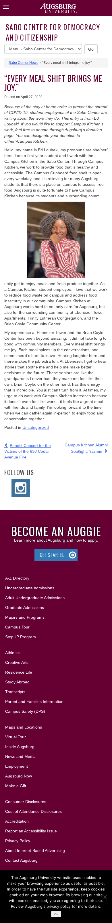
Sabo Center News (23, 63)
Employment (16, 766)
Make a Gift (15, 786)
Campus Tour (17, 627)
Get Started (52, 554)
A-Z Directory (17, 578)
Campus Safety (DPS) (25, 711)
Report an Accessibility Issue (31, 831)
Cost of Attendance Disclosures (33, 811)
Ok (56, 914)
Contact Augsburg (21, 860)
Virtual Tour (15, 737)
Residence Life (18, 672)
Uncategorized (35, 427)
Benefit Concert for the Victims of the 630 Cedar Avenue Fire (27, 451)
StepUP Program (20, 637)
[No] (105, 897)
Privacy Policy (17, 840)
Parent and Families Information (34, 701)
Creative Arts (16, 662)
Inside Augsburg (19, 746)
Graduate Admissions (24, 607)
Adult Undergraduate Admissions (35, 597)
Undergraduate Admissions (29, 588)
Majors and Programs (25, 617)
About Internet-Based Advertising (35, 850)
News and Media (20, 756)
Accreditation (17, 821)
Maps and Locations (23, 727)
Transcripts (15, 691)
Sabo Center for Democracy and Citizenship (53, 32)
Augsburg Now (18, 776)
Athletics (12, 652)
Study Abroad (17, 682)
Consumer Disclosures (25, 801)
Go (91, 49)
